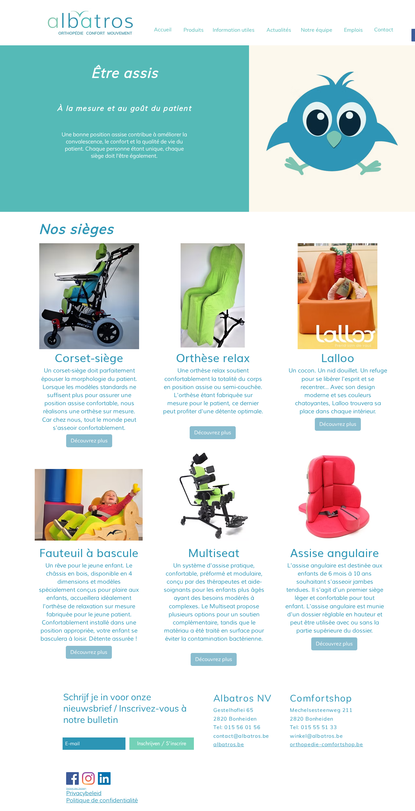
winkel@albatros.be (316, 736)
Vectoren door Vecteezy (76, 788)
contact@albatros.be (241, 736)
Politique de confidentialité (102, 800)
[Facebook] (72, 778)
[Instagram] (88, 778)
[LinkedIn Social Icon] (104, 778)
